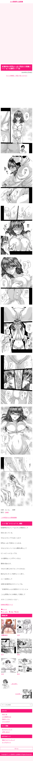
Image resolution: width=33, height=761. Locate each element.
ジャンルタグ (6, 721)
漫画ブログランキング (8, 740)
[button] (30, 705)
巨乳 (17, 612)
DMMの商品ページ (7, 604)
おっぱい (5, 612)
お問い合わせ (6, 732)
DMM (7, 512)
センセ (5, 609)
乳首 (12, 612)
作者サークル (6, 719)
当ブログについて (7, 729)
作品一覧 (4, 714)
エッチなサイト (6, 742)
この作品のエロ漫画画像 (9, 517)
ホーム (16, 748)
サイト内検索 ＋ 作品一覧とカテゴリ (16, 75)
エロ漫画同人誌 (6, 717)
